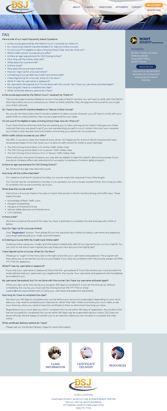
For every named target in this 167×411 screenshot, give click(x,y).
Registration (18, 232)
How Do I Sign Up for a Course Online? (27, 72)
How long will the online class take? (25, 59)
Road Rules (146, 66)
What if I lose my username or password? (28, 81)
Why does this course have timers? (25, 68)
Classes (89, 7)
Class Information (55, 365)
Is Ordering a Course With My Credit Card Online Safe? (35, 75)
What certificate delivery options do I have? (29, 90)
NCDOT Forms (138, 62)
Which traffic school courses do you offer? (29, 53)
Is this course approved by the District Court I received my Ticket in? (42, 43)
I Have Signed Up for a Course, (33, 78)
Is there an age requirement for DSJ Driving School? (34, 56)
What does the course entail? (22, 62)
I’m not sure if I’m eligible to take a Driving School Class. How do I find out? (46, 50)
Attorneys (122, 7)
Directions (105, 7)
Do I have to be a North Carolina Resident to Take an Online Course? (43, 47)
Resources (117, 365)
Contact (137, 7)
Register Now (154, 10)
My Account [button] (154, 5)
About (76, 7)
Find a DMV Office (140, 59)
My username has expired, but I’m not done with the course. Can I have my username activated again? (60, 84)
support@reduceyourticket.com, (23, 291)
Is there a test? (15, 65)
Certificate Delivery (86, 365)
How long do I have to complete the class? (29, 87)
